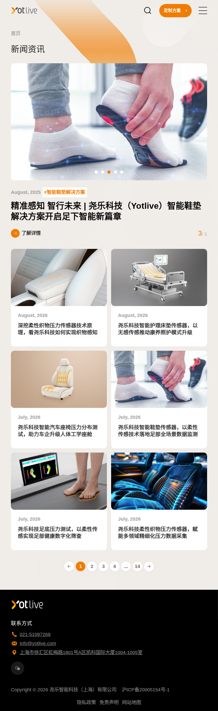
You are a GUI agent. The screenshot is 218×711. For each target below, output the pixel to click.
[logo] (24, 10)
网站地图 (131, 702)
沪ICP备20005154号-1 (146, 689)
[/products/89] (159, 481)
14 (137, 566)
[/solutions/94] (159, 277)
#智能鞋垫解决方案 (64, 192)
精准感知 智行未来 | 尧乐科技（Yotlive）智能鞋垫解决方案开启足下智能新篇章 (106, 211)
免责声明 (109, 702)
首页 (15, 33)
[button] (96, 172)
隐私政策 (86, 702)
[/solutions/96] (59, 277)
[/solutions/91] (159, 379)
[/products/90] (59, 481)
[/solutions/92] (59, 379)
